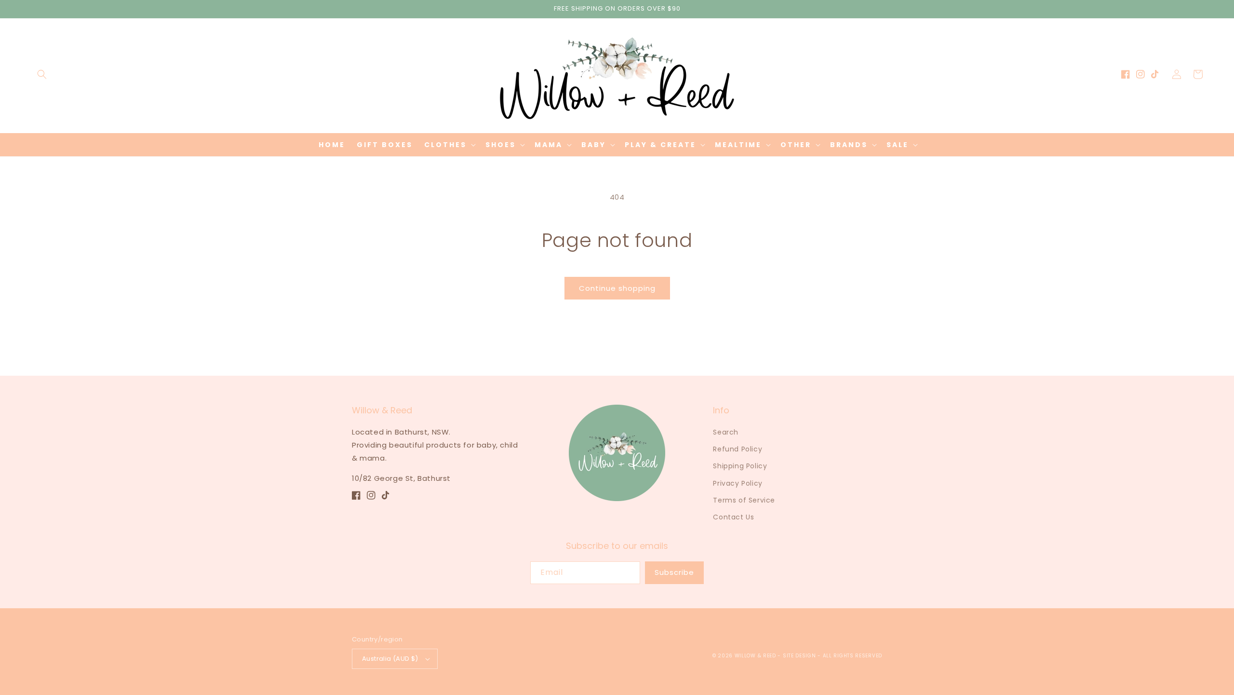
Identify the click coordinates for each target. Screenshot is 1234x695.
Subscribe (674, 572)
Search (725, 432)
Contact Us (733, 517)
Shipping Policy (740, 466)
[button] (42, 74)
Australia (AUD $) (390, 658)
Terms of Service (744, 500)
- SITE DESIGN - (800, 655)
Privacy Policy (737, 483)
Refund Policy (737, 449)
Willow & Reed (756, 655)
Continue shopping (617, 288)
